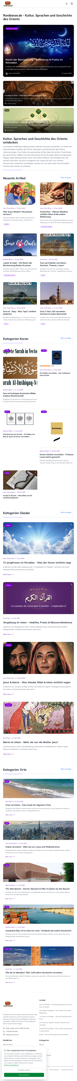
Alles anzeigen (65, 177)
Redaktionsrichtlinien (67, 1069)
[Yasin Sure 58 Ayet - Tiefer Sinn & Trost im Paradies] (38, 120)
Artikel (42, 1000)
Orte (7, 781)
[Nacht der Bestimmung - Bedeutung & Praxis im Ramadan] (38, 51)
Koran (7, 110)
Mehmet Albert (8, 259)
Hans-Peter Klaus (9, 208)
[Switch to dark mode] (66, 3)
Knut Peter (43, 259)
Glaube (7, 83)
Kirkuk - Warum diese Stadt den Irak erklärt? (53, 1034)
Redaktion (7, 1040)
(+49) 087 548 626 (12, 1031)
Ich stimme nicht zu (24, 1070)
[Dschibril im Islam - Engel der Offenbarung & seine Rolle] (38, 93)
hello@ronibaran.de (12, 1035)
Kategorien (44, 1040)
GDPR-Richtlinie (54, 1069)
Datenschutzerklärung (11, 1065)
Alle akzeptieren (24, 1075)
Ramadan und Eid (12, 28)
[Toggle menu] (72, 4)
